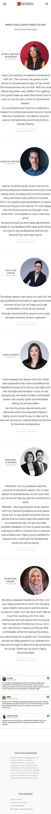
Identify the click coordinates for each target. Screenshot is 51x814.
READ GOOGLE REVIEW (25, 131)
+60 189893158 (18, 806)
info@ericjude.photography (23, 809)
